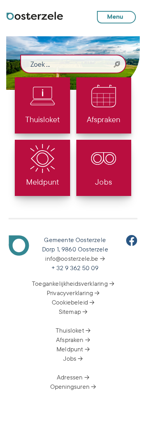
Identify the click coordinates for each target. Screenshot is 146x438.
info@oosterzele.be (72, 258)
